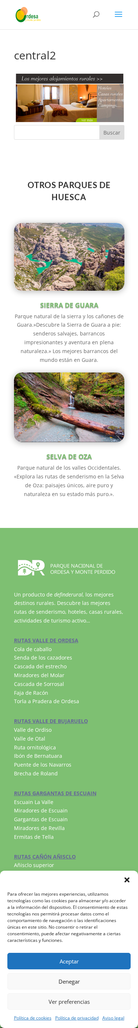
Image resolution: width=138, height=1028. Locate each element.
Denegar (69, 981)
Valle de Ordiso (33, 729)
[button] (127, 880)
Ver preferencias (69, 1001)
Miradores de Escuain (41, 810)
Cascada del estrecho (40, 666)
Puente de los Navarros (42, 764)
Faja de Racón (31, 692)
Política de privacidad (77, 1018)
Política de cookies (33, 1018)
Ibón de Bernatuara (38, 755)
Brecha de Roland (36, 773)
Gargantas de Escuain (41, 819)
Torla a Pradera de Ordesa (46, 701)
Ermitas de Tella (34, 836)
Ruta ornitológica (35, 747)
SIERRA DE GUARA (69, 305)
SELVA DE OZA (69, 456)
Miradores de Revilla (39, 828)
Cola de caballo (33, 649)
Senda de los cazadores (43, 657)
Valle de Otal (29, 738)
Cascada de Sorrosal (39, 683)
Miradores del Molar (39, 675)
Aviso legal (113, 1018)
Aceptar (69, 961)
